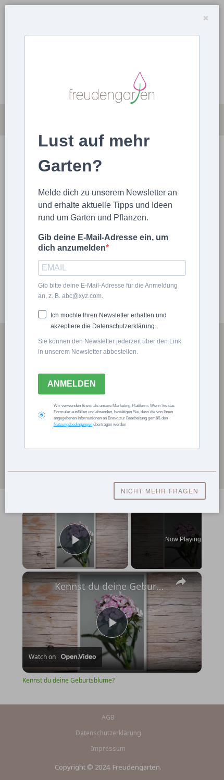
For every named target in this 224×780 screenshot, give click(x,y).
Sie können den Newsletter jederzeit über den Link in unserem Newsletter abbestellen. (109, 346)
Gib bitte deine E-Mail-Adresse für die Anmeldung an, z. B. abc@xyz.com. (108, 291)
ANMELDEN (71, 383)
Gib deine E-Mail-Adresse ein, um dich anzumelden (103, 242)
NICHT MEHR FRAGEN (159, 490)
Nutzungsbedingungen (73, 424)
